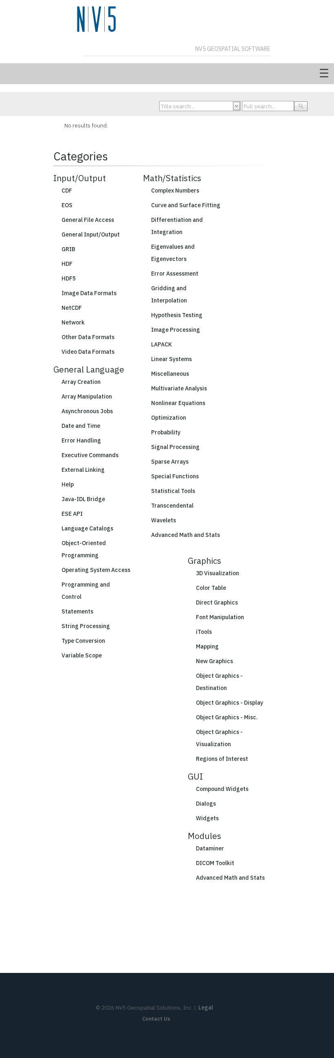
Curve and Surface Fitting (185, 205)
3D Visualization (217, 573)
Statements (77, 611)
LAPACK (161, 344)
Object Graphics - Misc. (227, 717)
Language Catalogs (87, 528)
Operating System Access (96, 570)
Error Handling (81, 440)
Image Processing (175, 329)
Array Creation (81, 382)
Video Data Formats (88, 351)
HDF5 (69, 278)
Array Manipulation (87, 396)
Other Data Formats (88, 337)
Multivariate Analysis (179, 388)
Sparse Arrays (170, 461)
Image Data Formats (89, 293)
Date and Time (81, 425)
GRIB (68, 249)
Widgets (207, 818)
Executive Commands (90, 455)
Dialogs (206, 803)
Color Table (211, 587)
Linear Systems (171, 359)
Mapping (207, 646)
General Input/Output (91, 234)
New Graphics (214, 661)
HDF (67, 263)
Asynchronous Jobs (87, 411)
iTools (204, 631)
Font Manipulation (220, 617)
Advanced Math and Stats (185, 535)
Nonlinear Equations (178, 403)
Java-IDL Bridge (83, 499)
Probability (165, 432)
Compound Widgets (222, 789)
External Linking (83, 469)
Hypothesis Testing (176, 315)
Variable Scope (82, 655)
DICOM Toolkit (215, 863)
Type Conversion (83, 640)
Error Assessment (174, 273)
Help (68, 484)
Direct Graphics (217, 602)
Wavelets (163, 520)
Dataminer (210, 848)
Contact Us (156, 1018)
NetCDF (72, 307)
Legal (205, 1007)
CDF (67, 190)
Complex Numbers (175, 190)
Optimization (168, 417)
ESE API (72, 513)
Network (73, 322)
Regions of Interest (222, 758)
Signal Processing (175, 447)
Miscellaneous (170, 373)
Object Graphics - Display (229, 702)
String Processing (86, 626)
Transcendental (172, 505)
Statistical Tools (173, 491)
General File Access (88, 219)
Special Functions (175, 476)
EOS (67, 205)
